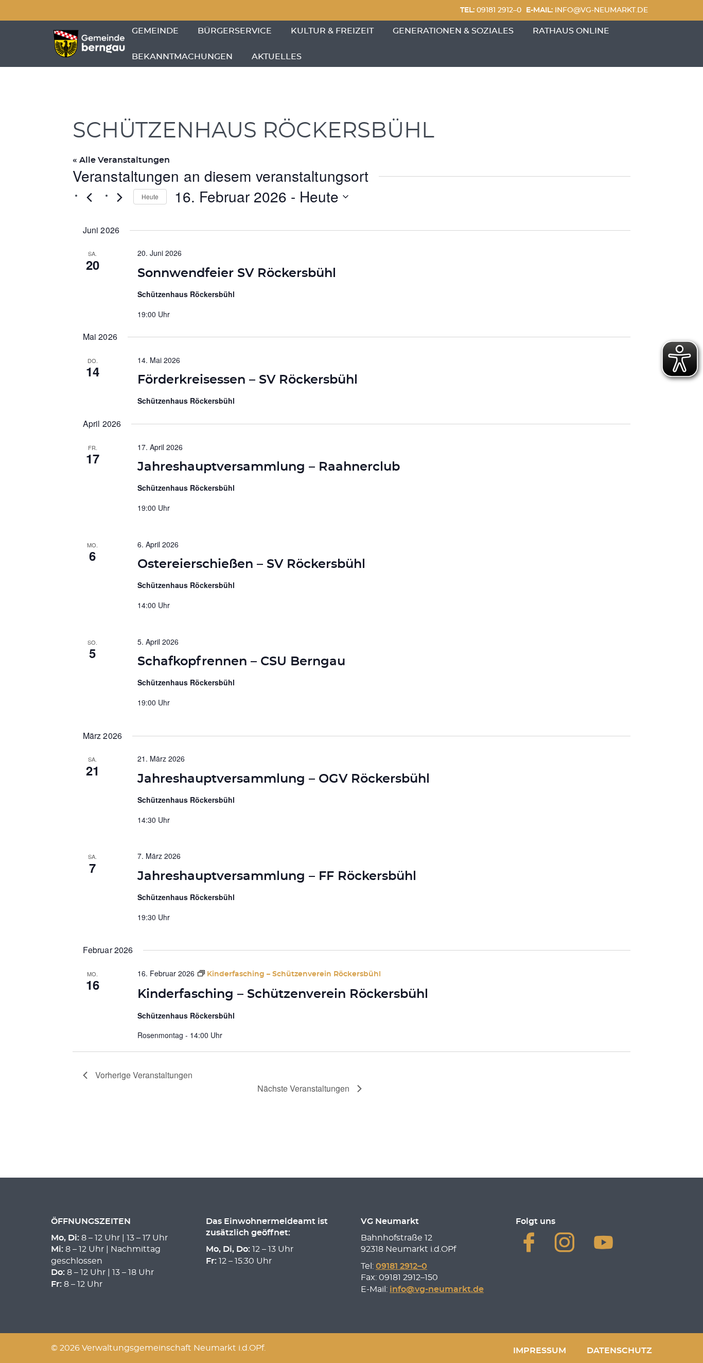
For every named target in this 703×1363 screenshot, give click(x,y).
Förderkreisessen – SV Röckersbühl (247, 380)
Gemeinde (155, 31)
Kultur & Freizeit (332, 31)
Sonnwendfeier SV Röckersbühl (236, 273)
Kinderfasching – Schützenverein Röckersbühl (282, 994)
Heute (150, 196)
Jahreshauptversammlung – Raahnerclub (268, 467)
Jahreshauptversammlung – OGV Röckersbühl (283, 779)
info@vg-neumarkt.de (587, 10)
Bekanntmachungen (182, 57)
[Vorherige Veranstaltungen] (89, 198)
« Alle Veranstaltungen (121, 160)
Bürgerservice (235, 31)
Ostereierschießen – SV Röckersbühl (251, 564)
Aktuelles (277, 57)
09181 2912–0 (490, 10)
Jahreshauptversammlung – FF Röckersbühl (276, 876)
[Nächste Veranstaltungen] (119, 198)
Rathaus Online (571, 31)
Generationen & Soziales (453, 31)
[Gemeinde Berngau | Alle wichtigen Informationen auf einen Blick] (89, 43)
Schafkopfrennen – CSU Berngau (241, 661)
